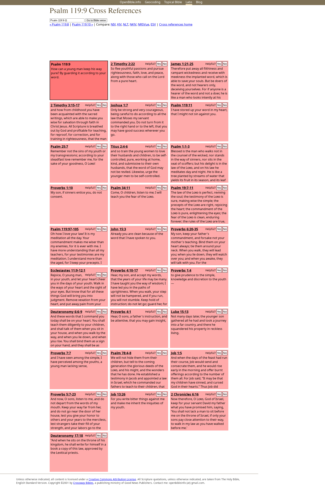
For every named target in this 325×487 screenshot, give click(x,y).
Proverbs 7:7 (61, 353)
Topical (173, 2)
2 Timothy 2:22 (123, 64)
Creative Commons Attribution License (112, 479)
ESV (153, 24)
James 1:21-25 (182, 64)
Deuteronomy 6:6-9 (66, 311)
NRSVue (143, 24)
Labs (189, 2)
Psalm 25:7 (59, 146)
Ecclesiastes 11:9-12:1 (68, 270)
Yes (159, 64)
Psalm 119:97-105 (65, 229)
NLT (125, 24)
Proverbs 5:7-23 (63, 394)
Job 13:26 (118, 394)
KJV (119, 24)
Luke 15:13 (179, 311)
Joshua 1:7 (119, 105)
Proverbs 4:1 (121, 311)
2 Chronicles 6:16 (185, 394)
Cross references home (175, 24)
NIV (113, 24)
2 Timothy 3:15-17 (65, 105)
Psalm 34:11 (120, 187)
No (165, 64)
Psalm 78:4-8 (121, 353)
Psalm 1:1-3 (180, 146)
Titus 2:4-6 (119, 146)
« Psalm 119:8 (59, 24)
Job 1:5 (176, 353)
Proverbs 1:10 (62, 187)
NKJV (133, 24)
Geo (152, 2)
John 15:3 (118, 229)
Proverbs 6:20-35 (184, 229)
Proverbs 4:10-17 (124, 270)
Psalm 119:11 (181, 105)
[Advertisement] (287, 34)
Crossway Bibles (83, 483)
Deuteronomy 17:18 (67, 435)
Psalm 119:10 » (82, 24)
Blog (199, 2)
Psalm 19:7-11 (182, 187)
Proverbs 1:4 (181, 270)
